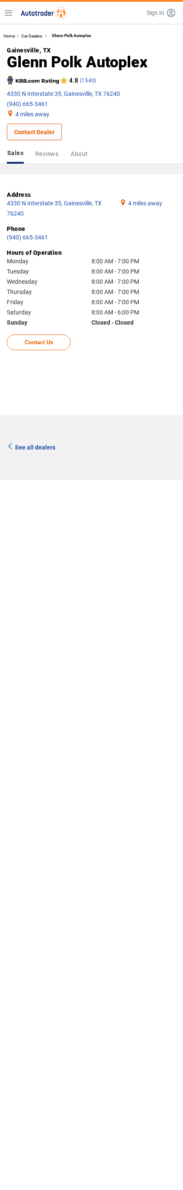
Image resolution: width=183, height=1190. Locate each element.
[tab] (17, 154)
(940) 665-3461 (27, 104)
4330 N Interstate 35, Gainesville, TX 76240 (63, 93)
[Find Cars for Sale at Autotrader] (43, 13)
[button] (161, 13)
